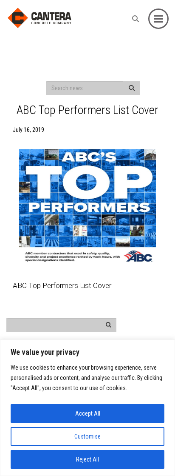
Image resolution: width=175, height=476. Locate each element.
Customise (87, 436)
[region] (87, 407)
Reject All (87, 459)
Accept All (87, 413)
